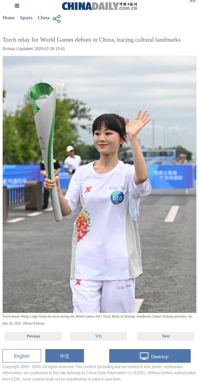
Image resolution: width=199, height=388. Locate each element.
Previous (33, 336)
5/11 (98, 336)
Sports (26, 17)
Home (9, 17)
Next (166, 336)
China (44, 17)
